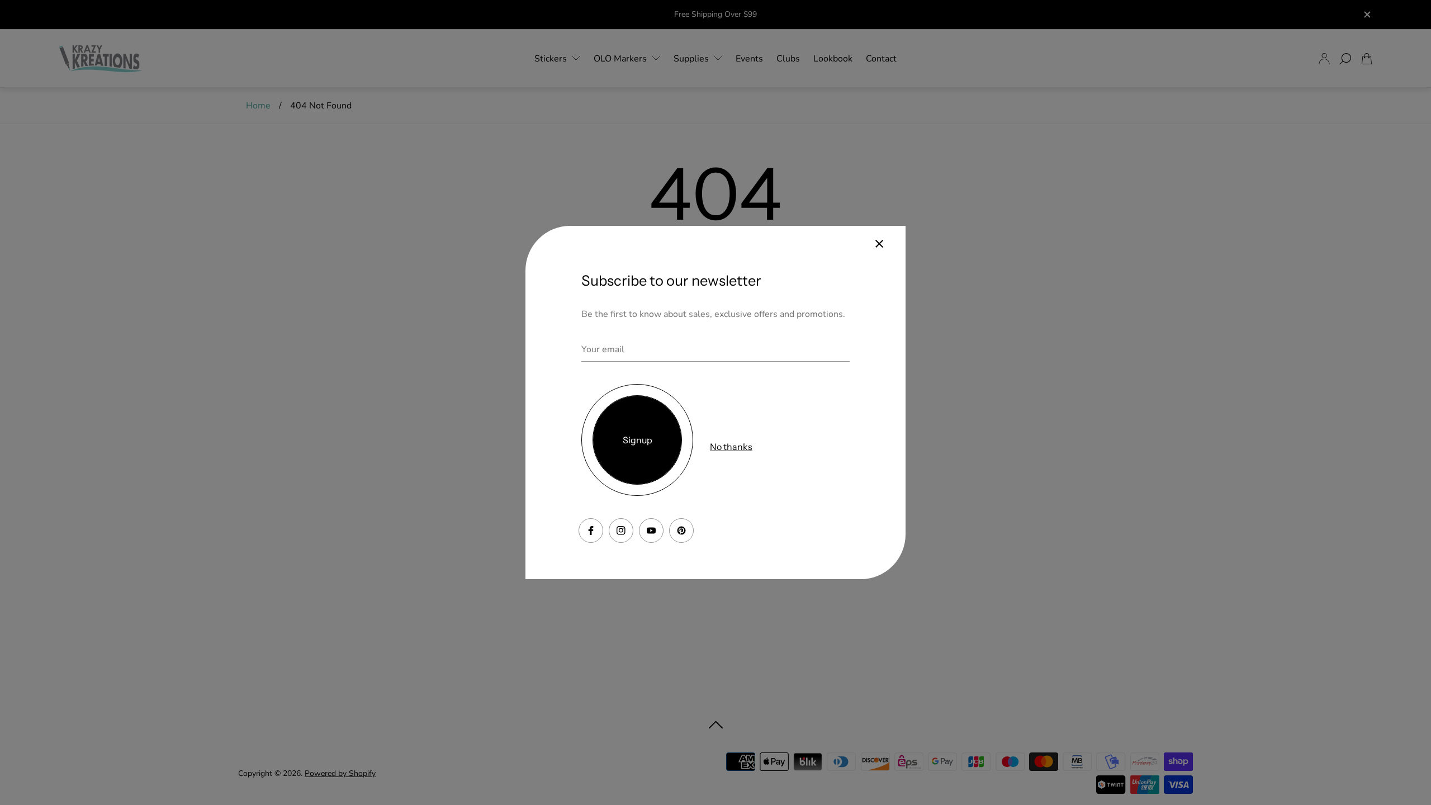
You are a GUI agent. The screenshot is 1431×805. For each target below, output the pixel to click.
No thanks (731, 446)
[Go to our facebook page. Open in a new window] (591, 530)
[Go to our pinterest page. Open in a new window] (681, 530)
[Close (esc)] (879, 243)
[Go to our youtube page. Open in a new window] (651, 530)
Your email (602, 349)
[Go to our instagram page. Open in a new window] (621, 530)
